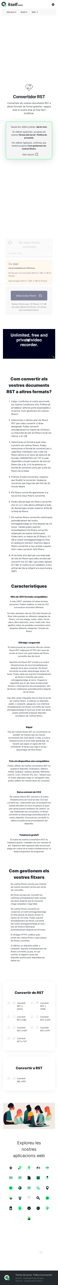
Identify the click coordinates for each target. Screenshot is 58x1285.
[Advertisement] (29, 47)
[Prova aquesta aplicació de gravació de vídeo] (29, 343)
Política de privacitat (42, 1275)
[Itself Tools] (29, 1244)
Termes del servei (26, 135)
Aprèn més (41, 127)
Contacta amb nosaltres (33, 1281)
